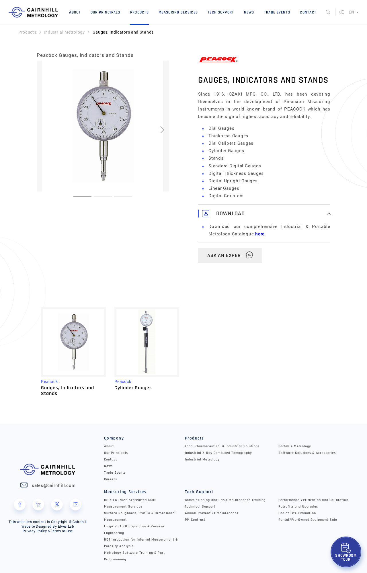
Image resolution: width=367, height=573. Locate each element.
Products (139, 12)
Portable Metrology (294, 446)
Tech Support (221, 12)
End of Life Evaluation (297, 513)
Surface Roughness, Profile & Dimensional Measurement (140, 516)
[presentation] (43, 130)
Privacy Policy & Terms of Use (48, 531)
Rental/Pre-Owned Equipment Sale (307, 520)
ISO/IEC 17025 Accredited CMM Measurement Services (130, 503)
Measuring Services (178, 12)
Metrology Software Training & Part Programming (134, 556)
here (260, 234)
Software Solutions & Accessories (307, 453)
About (75, 12)
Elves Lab (66, 526)
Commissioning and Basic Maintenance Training (225, 500)
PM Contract (195, 520)
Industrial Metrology (64, 32)
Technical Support (200, 506)
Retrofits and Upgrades (298, 506)
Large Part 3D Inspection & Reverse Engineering (134, 529)
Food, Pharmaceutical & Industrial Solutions (222, 446)
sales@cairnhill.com (53, 485)
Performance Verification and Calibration (313, 500)
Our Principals (105, 12)
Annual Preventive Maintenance (212, 513)
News (249, 12)
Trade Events (277, 12)
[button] (82, 196)
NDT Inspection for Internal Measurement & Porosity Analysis (141, 542)
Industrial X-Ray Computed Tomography (218, 453)
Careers (110, 479)
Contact (308, 12)
